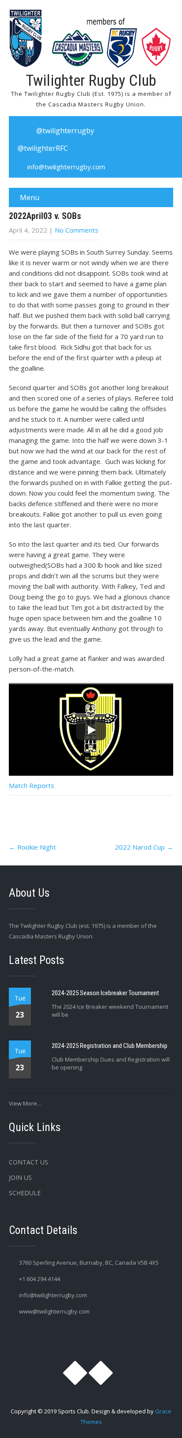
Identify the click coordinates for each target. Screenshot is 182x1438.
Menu (29, 197)
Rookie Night (32, 847)
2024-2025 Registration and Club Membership (109, 1046)
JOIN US (20, 1177)
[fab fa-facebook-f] (111, 130)
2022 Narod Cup (144, 847)
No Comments (77, 230)
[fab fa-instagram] (20, 130)
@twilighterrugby (65, 130)
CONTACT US (28, 1162)
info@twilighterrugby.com (66, 166)
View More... (25, 1103)
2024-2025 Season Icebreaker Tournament (105, 993)
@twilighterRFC (43, 148)
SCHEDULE (25, 1193)
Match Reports (31, 785)
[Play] (91, 730)
